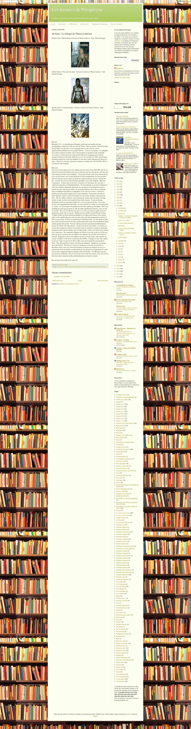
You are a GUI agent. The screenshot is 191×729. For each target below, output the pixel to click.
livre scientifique (121, 591)
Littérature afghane (121, 527)
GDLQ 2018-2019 (121, 496)
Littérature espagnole (122, 553)
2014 (118, 266)
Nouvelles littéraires (121, 608)
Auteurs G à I (120, 409)
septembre (121, 241)
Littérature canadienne (122, 539)
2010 (118, 277)
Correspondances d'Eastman (124, 459)
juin (119, 249)
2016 (118, 203)
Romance (118, 655)
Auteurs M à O (120, 414)
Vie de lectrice (120, 679)
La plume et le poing (122, 340)
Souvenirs (119, 665)
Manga (118, 596)
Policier (118, 622)
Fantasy (118, 482)
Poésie (118, 620)
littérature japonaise (121, 565)
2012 (118, 271)
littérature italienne (121, 563)
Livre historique (120, 584)
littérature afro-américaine (123, 532)
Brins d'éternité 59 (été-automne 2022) (126, 295)
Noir (117, 603)
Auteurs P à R (120, 416)
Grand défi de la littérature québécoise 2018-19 (127, 507)
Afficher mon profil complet (122, 77)
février (120, 260)
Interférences (120, 369)
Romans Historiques (121, 657)
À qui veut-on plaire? (124, 220)
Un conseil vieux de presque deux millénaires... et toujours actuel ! (125, 317)
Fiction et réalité (120, 491)
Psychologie (119, 636)
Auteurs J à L (61, 267)
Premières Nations (121, 624)
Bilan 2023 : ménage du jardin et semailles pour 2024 (125, 363)
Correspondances (121, 456)
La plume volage (121, 354)
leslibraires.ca (118, 41)
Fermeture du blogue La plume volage (126, 356)
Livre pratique (120, 589)
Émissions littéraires (122, 468)
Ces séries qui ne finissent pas (124, 153)
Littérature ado (120, 525)
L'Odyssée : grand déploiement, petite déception (126, 342)
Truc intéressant (120, 674)
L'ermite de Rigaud (122, 314)
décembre (121, 208)
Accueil (52, 24)
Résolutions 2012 (121, 650)
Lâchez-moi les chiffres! (131, 164)
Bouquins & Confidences (100, 24)
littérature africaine (121, 529)
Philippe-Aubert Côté (123, 361)
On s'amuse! (119, 612)
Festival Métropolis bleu (123, 489)
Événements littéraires (122, 475)
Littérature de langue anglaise (124, 548)
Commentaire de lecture (80, 267)
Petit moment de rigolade (123, 615)
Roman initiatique (121, 653)
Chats (117, 440)
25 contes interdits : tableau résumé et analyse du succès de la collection (126, 308)
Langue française (121, 518)
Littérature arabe (121, 537)
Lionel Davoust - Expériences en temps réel (125, 329)
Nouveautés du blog (121, 605)
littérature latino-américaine (124, 572)
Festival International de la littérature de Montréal (127, 485)
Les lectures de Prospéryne (77, 9)
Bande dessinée (69, 267)
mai (119, 251)
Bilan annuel (119, 428)
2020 (118, 192)
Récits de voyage (121, 641)
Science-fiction (102, 267)
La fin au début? (122, 237)
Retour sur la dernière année (124, 301)
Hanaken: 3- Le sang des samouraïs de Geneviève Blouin (128, 216)
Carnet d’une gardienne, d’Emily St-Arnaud (126, 287)
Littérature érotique (121, 551)
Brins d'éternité (121, 293)
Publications (73, 24)
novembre (121, 211)
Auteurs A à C (120, 404)
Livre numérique (121, 586)
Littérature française (122, 558)
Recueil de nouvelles (122, 643)
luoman (128, 714)
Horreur (118, 510)
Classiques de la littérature (123, 442)
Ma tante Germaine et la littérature (126, 127)
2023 (118, 184)
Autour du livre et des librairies (125, 423)
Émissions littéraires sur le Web (125, 471)
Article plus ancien (102, 280)
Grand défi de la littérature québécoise (127, 498)
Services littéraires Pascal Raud (125, 300)
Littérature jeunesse (121, 567)
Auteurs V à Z (120, 421)
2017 (118, 200)
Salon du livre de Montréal (123, 660)
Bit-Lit (118, 433)
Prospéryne (119, 68)
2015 (118, 206)
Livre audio (119, 582)
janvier (120, 262)
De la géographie (121, 463)
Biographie (119, 430)
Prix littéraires (120, 631)
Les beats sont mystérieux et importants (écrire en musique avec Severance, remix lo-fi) (125, 333)
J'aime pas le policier (122, 116)
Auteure (118, 402)
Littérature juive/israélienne (124, 570)
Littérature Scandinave (122, 579)
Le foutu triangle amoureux (125, 223)
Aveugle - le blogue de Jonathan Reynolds (126, 349)
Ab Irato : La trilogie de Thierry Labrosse (127, 233)
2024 (118, 181)
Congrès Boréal (120, 452)
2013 (118, 268)
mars (119, 257)
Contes (118, 454)
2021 (118, 189)
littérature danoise (121, 544)
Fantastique (119, 480)
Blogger (95, 716)
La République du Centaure (124, 285)
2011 (118, 274)
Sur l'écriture (120, 669)
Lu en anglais (120, 593)
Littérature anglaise (121, 534)
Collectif (118, 444)
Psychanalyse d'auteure (122, 634)
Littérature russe (120, 577)
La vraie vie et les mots (122, 515)
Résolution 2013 (120, 646)
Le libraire (119, 520)
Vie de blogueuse (121, 676)
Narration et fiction (121, 601)
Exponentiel (121, 226)
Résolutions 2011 (121, 648)
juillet (120, 246)
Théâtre (118, 672)
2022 (118, 187)
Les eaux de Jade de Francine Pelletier (126, 229)
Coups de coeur (120, 461)
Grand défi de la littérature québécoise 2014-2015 (127, 503)
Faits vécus (119, 478)
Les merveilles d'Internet (123, 522)
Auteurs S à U (120, 418)
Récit (117, 639)
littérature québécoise (92, 267)
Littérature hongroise (122, 560)
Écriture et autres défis (122, 466)
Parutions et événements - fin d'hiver (126, 370)
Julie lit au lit (84, 24)
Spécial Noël (119, 667)
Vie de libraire (120, 681)
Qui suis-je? (62, 24)
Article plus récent (57, 280)
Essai (117, 473)
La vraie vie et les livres (123, 513)
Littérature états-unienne (123, 555)
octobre (120, 213)
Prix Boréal (119, 627)
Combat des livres (121, 447)
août (119, 243)
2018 (118, 197)
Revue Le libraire (116, 24)
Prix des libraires (121, 629)
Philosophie (119, 617)
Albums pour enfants (122, 399)
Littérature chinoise (121, 541)
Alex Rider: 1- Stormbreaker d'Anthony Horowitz (131, 139)
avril (119, 254)
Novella (118, 610)
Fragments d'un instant (122, 494)
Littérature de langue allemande (125, 546)
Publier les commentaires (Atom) (69, 284)
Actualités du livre (121, 395)
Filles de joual (120, 306)
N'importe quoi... (121, 598)
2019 (118, 195)
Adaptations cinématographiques (125, 397)
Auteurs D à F (120, 407)
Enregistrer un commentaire (62, 276)
